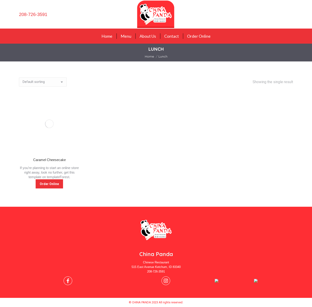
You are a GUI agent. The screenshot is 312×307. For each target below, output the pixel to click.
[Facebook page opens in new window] (288, 14)
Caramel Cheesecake (49, 160)
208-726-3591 (33, 14)
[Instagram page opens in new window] (295, 14)
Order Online (49, 184)
